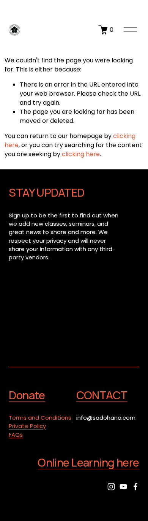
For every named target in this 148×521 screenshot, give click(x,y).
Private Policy (27, 426)
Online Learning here (88, 462)
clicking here (81, 154)
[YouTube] (123, 486)
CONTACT (102, 395)
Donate (27, 395)
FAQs (16, 435)
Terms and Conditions (40, 418)
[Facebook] (135, 486)
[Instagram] (111, 486)
